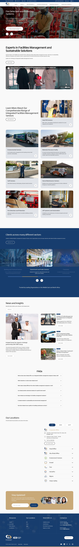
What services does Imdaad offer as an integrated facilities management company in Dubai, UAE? (39, 375)
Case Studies (11, 524)
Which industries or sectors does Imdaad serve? (39, 380)
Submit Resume (45, 524)
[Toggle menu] (17, 4)
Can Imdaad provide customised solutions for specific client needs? (39, 390)
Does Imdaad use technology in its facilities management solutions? (39, 395)
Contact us (10, 242)
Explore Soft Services (13, 27)
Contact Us (68, 537)
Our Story (10, 62)
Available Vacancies (46, 522)
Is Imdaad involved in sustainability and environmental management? (39, 400)
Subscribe (34, 505)
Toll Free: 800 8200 (50, 440)
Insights (10, 522)
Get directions (49, 443)
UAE (27, 522)
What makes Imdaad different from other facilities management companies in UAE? (39, 385)
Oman (27, 524)
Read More (60, 325)
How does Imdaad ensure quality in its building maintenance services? (39, 405)
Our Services (11, 119)
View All (10, 309)
